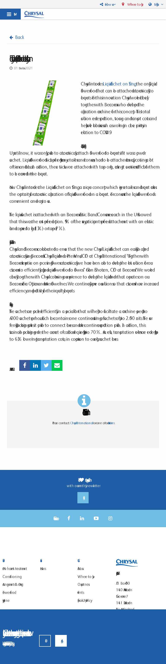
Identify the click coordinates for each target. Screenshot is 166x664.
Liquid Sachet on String (118, 84)
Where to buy (133, 4)
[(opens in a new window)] (24, 365)
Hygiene (6, 600)
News (42, 568)
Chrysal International (81, 423)
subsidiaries (110, 423)
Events (80, 592)
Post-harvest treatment (15, 568)
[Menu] (10, 14)
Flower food (8, 592)
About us (80, 568)
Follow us (108, 4)
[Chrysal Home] (34, 14)
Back (18, 37)
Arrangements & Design (13, 584)
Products (18, 561)
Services (55, 561)
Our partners (83, 584)
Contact (93, 561)
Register (83, 497)
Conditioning (11, 576)
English (156, 4)
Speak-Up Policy (84, 600)
